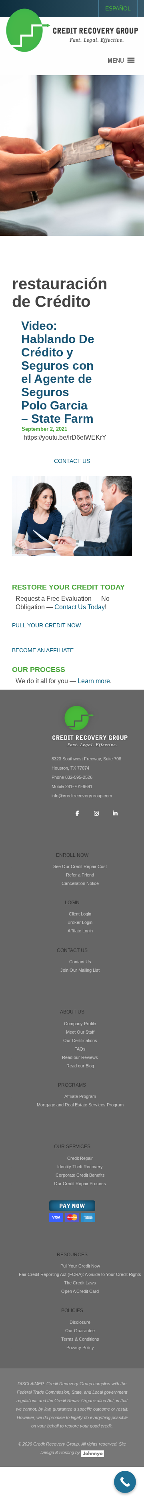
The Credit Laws (80, 1282)
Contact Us (80, 961)
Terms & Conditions (80, 1339)
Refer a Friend (80, 874)
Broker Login (80, 922)
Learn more (94, 681)
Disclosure (80, 1322)
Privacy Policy (80, 1347)
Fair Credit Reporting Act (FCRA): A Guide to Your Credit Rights (80, 1274)
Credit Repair (80, 1158)
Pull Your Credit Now (80, 1266)
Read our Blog (80, 1065)
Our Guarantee (80, 1330)
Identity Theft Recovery (80, 1166)
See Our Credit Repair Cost (80, 866)
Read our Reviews (80, 1057)
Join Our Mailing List (80, 970)
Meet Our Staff (80, 1032)
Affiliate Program (80, 1096)
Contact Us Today (79, 607)
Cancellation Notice (80, 883)
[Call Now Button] (125, 1482)
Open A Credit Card (80, 1291)
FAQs (80, 1048)
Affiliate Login (80, 930)
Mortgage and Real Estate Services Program (80, 1104)
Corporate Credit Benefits (80, 1175)
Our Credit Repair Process (80, 1183)
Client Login (80, 913)
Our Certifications (80, 1040)
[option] (72, 155)
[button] (116, 60)
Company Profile (80, 1023)
